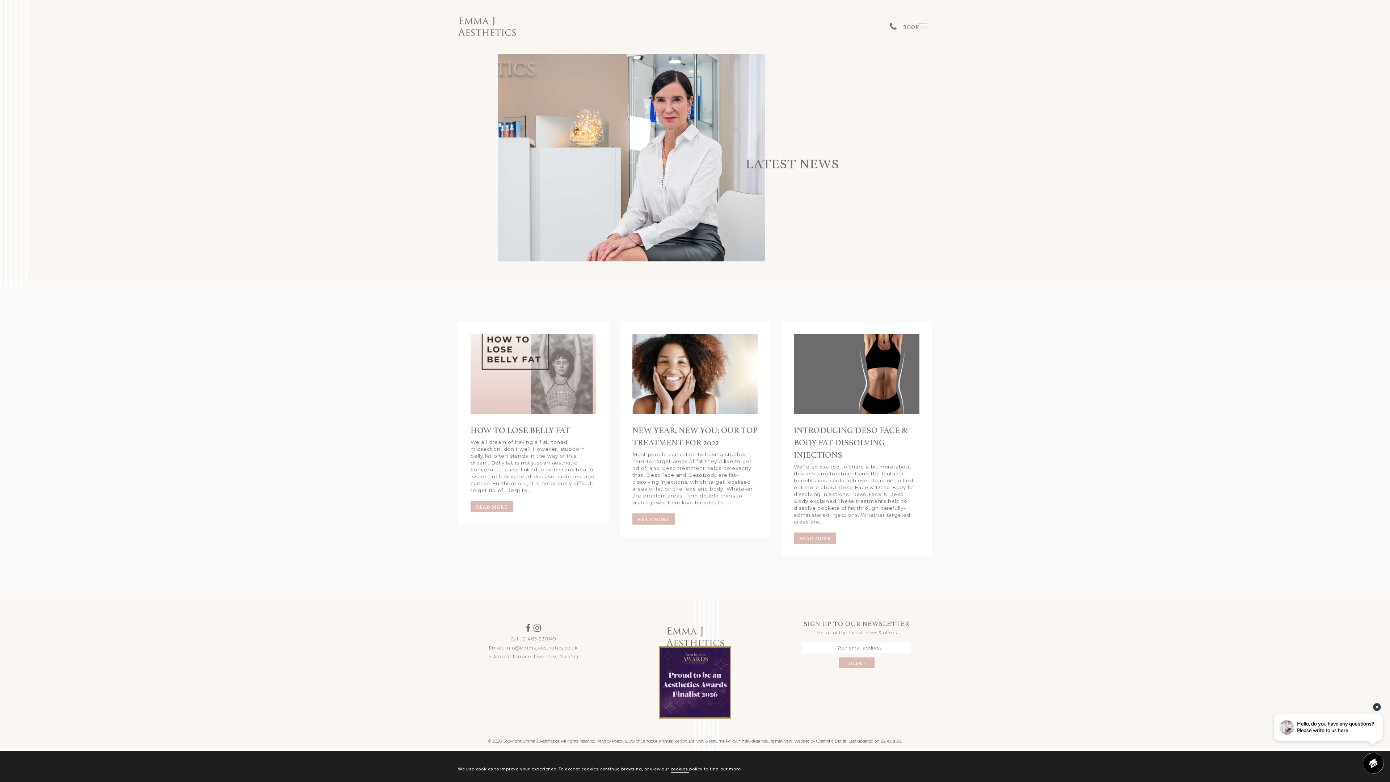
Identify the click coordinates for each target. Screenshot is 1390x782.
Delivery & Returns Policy (713, 741)
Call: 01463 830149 (533, 639)
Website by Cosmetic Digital (820, 741)
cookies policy (687, 769)
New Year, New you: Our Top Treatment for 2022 (695, 435)
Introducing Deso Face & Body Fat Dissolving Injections (850, 441)
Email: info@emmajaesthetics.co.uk (533, 648)
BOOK (911, 26)
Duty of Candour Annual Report (656, 741)
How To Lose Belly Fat (520, 429)
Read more (491, 506)
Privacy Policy (610, 741)
